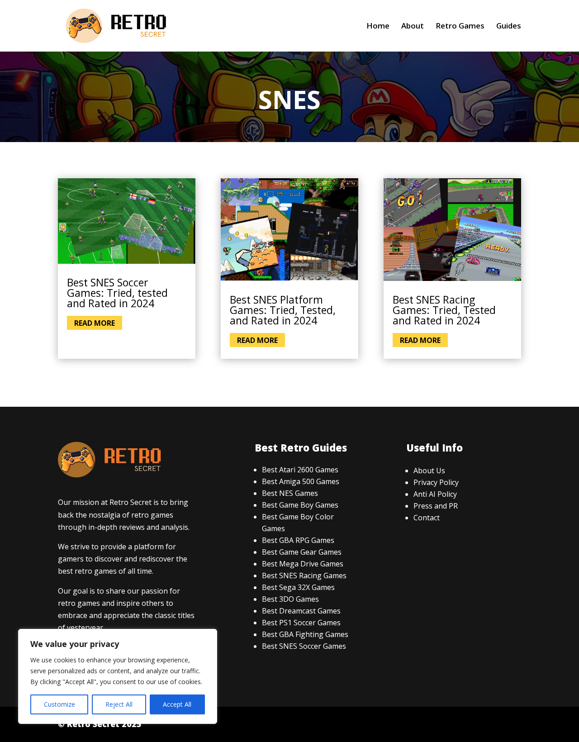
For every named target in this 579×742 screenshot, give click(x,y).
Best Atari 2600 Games (300, 470)
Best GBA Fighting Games (305, 634)
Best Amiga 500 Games (300, 481)
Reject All (119, 704)
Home (377, 27)
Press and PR (435, 506)
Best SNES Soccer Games (304, 646)
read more (94, 323)
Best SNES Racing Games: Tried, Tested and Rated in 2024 (444, 310)
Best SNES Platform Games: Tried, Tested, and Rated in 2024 (283, 310)
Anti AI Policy (435, 494)
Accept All (177, 704)
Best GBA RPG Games (298, 540)
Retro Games (460, 27)
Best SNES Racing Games (304, 575)
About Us (429, 471)
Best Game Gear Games (302, 552)
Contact (426, 518)
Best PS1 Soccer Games (301, 623)
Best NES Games (290, 493)
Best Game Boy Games (300, 505)
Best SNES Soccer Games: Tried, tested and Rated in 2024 (117, 292)
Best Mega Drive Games (302, 564)
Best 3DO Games (290, 599)
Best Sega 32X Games (298, 587)
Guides (508, 27)
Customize (59, 704)
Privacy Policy (436, 482)
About (412, 27)
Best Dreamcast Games (301, 611)
